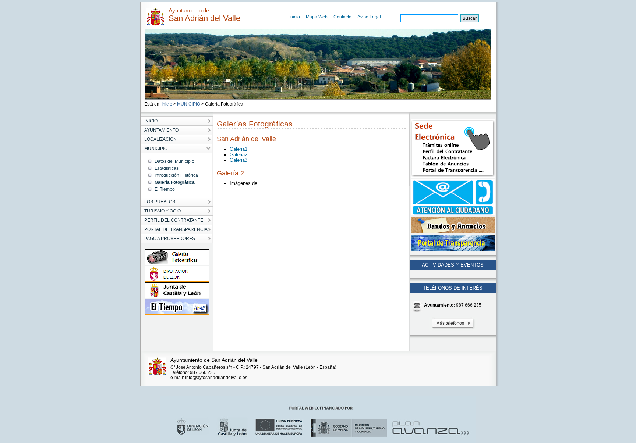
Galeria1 (238, 149)
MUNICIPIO (188, 104)
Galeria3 (238, 160)
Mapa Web (317, 16)
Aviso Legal (369, 16)
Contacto (342, 16)
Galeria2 (238, 154)
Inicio (294, 16)
